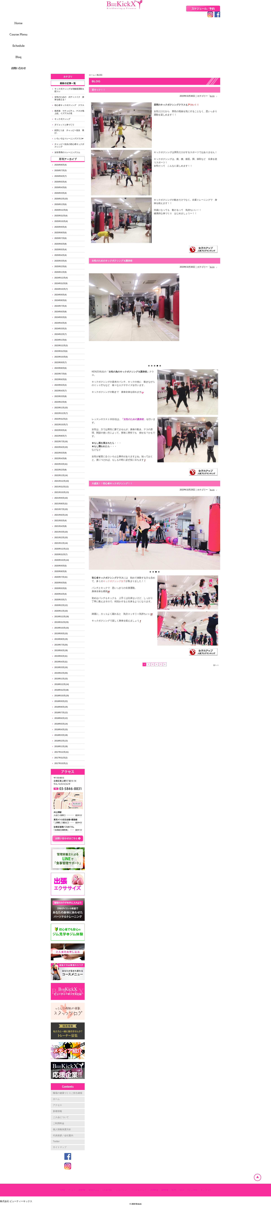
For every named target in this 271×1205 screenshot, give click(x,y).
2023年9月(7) (60, 362)
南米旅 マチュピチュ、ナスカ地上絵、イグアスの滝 (69, 112)
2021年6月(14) (61, 515)
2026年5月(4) (60, 182)
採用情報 (164, 1190)
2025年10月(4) (61, 221)
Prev (92, 318)
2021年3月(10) (61, 532)
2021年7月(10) (61, 509)
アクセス (57, 1105)
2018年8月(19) (61, 707)
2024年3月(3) (60, 328)
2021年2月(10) (61, 537)
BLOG (212, 96)
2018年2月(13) (61, 741)
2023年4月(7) (60, 390)
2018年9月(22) (61, 701)
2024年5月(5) (60, 317)
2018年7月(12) (61, 712)
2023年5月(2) (60, 385)
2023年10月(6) (61, 357)
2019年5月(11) (60, 656)
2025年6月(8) (60, 244)
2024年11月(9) (60, 283)
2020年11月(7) (60, 554)
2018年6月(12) (61, 718)
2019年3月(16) (61, 667)
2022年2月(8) (60, 470)
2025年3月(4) (60, 261)
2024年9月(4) (60, 294)
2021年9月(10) (61, 498)
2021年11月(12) (61, 486)
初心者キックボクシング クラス (69, 105)
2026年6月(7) (60, 176)
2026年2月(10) (61, 198)
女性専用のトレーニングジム (68, 152)
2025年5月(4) (60, 249)
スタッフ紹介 (192, 1190)
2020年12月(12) (61, 549)
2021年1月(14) (61, 543)
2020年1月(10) (61, 611)
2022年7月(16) (61, 441)
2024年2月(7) (60, 334)
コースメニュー (122, 1190)
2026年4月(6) (60, 187)
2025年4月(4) (60, 255)
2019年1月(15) (61, 678)
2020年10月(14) (61, 560)
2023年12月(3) (61, 345)
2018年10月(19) (61, 695)
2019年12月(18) (61, 616)
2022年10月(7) (61, 424)
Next (216, 318)
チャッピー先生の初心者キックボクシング (69, 145)
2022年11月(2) (60, 419)
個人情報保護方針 (62, 1129)
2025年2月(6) (60, 266)
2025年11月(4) (60, 215)
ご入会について (61, 1117)
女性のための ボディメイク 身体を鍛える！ (69, 98)
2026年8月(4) (60, 165)
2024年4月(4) (60, 323)
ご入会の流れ (107, 1190)
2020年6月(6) (60, 582)
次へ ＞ (216, 665)
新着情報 (57, 1111)
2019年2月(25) (61, 673)
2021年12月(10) (61, 481)
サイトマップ (59, 1147)
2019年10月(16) (61, 628)
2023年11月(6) (60, 351)
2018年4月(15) (61, 729)
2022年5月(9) (60, 453)
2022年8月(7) (60, 436)
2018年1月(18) (61, 746)
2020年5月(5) (60, 588)
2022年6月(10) (61, 447)
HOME (62, 1190)
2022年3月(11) (60, 464)
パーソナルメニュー (138, 1190)
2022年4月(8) (60, 458)
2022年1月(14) (61, 475)
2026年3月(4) (60, 193)
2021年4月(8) (60, 526)
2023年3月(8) (60, 396)
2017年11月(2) (60, 758)
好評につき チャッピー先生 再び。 (69, 131)
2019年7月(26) (61, 645)
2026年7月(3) (60, 170)
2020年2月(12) (61, 605)
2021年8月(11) (60, 503)
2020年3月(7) (60, 599)
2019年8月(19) (61, 639)
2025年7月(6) (60, 238)
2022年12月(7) (61, 413)
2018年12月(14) (61, 684)
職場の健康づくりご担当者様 (67, 1093)
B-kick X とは (94, 1190)
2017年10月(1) (61, 763)
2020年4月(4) (60, 594)
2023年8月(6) (60, 368)
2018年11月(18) (61, 690)
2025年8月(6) (60, 232)
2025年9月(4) (60, 227)
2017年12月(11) (61, 752)
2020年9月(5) (60, 566)
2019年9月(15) (61, 633)
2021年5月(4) (60, 520)
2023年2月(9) (60, 402)
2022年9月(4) (60, 430)
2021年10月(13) (61, 492)
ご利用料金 (58, 1123)
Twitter (56, 1141)
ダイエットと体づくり (64, 125)
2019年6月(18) (61, 650)
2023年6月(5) (60, 379)
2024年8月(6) (60, 300)
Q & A (182, 1190)
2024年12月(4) (61, 278)
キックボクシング (62, 119)
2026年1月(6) (60, 204)
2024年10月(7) (61, 289)
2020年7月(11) (60, 577)
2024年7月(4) (60, 306)
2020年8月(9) (60, 571)
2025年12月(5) (61, 210)
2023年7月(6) (60, 374)
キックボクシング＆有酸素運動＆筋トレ (69, 90)
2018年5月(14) (61, 724)
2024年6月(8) (60, 311)
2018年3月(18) (61, 735)
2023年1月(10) (61, 407)
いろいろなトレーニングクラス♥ (68, 138)
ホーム (92, 75)
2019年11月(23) (61, 622)
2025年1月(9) (60, 272)
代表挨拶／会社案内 (63, 1135)
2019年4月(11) (60, 662)
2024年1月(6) (60, 340)
